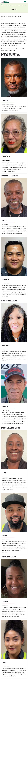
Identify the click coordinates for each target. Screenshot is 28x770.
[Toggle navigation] (25, 2)
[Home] (4, 1)
